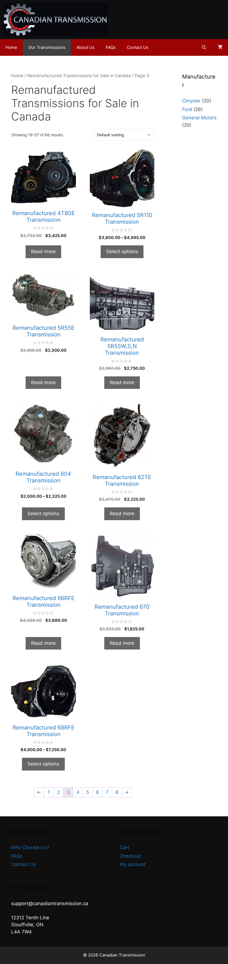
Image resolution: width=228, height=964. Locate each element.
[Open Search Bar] (204, 47)
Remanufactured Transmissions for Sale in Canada (79, 75)
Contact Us (137, 47)
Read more (43, 251)
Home (11, 47)
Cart (124, 847)
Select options (122, 251)
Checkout (130, 856)
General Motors (199, 117)
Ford (187, 109)
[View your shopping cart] (220, 47)
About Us (85, 47)
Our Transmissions (46, 47)
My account (132, 864)
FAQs (111, 47)
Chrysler (191, 101)
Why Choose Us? (30, 847)
